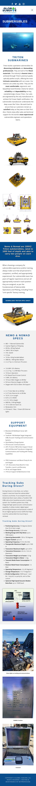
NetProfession (24, 782)
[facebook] (12, 4)
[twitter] (16, 4)
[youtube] (20, 4)
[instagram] (23, 4)
